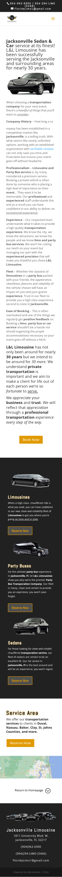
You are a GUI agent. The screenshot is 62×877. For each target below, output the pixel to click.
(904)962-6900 (31, 847)
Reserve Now (20, 530)
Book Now (31, 439)
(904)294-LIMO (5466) (31, 853)
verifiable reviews (42, 149)
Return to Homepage (29, 790)
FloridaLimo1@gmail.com (31, 860)
